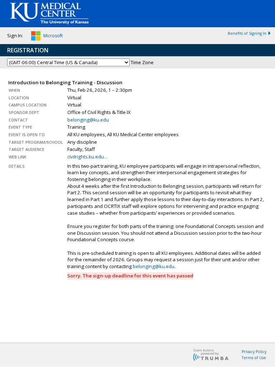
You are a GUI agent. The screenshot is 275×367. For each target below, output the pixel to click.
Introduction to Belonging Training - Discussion (65, 82)
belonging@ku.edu (88, 119)
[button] (46, 37)
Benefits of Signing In (247, 33)
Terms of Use (253, 357)
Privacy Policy (254, 351)
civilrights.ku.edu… (87, 156)
